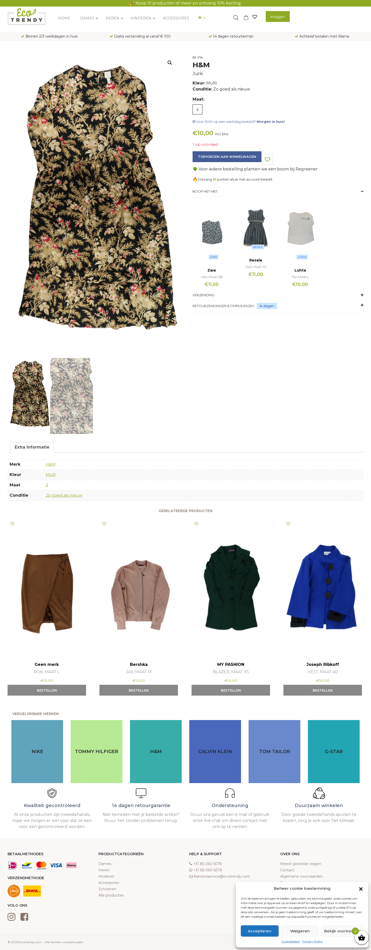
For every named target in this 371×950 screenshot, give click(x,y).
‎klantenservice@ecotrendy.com (222, 876)
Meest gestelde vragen (300, 864)
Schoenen (107, 889)
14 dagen (266, 306)
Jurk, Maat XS (255, 267)
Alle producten (111, 895)
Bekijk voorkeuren (342, 931)
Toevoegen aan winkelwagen (227, 157)
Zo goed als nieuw (63, 495)
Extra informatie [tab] (32, 447)
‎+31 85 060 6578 (207, 864)
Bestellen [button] (47, 690)
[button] (360, 888)
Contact (287, 870)
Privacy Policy (312, 941)
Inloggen (277, 17)
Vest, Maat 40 (323, 671)
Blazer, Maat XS (231, 671)
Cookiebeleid (290, 941)
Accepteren (259, 931)
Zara (213, 257)
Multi (50, 474)
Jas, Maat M (139, 671)
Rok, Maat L (47, 671)
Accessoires (108, 882)
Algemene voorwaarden (301, 876)
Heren (104, 870)
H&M (50, 464)
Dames (104, 864)
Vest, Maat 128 (211, 277)
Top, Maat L (300, 277)
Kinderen (106, 876)
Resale (258, 247)
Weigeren (300, 931)
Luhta (302, 257)
